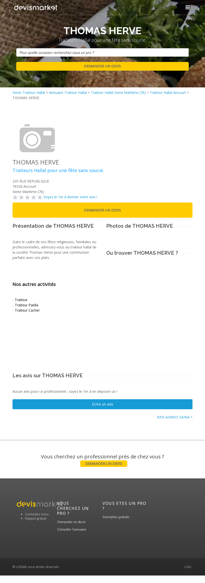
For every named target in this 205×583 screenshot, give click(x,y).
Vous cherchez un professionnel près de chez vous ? (102, 459)
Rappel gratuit (35, 518)
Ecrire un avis (102, 404)
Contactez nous (37, 514)
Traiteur (21, 299)
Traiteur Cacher (27, 310)
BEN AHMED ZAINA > (174, 417)
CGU (187, 567)
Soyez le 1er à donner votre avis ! (70, 196)
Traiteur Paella (26, 305)
